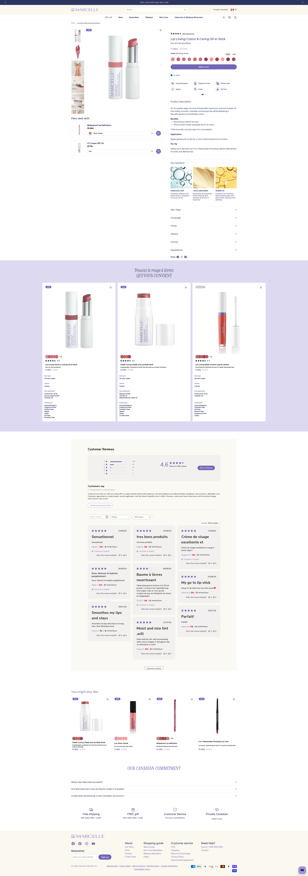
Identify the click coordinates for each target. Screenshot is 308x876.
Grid (228, 54)
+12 (61, 357)
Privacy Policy (177, 857)
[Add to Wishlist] (160, 30)
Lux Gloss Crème (121, 743)
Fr (236, 10)
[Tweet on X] (181, 257)
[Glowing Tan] (200, 59)
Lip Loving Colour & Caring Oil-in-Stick (88, 23)
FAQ (173, 847)
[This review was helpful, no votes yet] (119, 555)
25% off (108, 17)
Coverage (204, 218)
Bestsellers (134, 17)
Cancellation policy (142, 869)
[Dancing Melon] (211, 59)
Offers (146, 857)
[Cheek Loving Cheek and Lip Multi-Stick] (154, 319)
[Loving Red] (217, 59)
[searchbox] (96, 517)
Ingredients (204, 250)
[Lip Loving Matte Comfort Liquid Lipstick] (229, 319)
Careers (128, 853)
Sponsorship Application (182, 860)
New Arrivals (149, 847)
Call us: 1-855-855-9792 (212, 847)
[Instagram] (87, 844)
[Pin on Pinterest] (185, 257)
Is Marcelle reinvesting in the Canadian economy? (154, 796)
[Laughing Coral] (195, 59)
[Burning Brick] (228, 59)
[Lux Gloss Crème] (133, 716)
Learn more (217, 819)
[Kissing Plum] (206, 59)
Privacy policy (125, 866)
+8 (211, 357)
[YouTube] (93, 844)
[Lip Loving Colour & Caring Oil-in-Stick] (79, 319)
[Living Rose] (184, 59)
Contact (204, 850)
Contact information (169, 866)
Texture (204, 234)
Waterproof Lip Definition (99, 125)
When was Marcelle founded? (154, 782)
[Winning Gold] (223, 59)
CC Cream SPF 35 (95, 143)
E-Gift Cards (130, 857)
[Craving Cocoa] (234, 59)
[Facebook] (73, 844)
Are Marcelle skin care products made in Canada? (154, 789)
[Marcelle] (85, 9)
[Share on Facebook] (177, 257)
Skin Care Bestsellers (153, 850)
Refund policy (112, 866)
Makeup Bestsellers (152, 853)
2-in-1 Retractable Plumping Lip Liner (214, 741)
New (121, 17)
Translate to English (101, 551)
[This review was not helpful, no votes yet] (124, 555)
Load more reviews (154, 668)
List (234, 54)
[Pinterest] (80, 844)
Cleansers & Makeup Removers (189, 17)
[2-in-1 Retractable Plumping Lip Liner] (217, 716)
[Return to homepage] (88, 836)
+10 (172, 738)
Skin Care (163, 17)
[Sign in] (223, 17)
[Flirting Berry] (178, 59)
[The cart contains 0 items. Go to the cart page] (235, 17)
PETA (127, 850)
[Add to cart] (158, 133)
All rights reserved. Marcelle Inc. (84, 866)
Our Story (129, 847)
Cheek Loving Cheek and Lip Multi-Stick (136, 365)
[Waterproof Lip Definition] (175, 716)
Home (73, 23)
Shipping (175, 850)
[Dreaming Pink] (189, 59)
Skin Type (204, 209)
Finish (204, 226)
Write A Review (206, 468)
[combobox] (120, 517)
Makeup (149, 17)
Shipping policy (153, 866)
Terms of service (138, 866)
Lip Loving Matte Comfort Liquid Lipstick (212, 365)
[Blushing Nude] (173, 59)
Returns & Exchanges (180, 853)
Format (204, 242)
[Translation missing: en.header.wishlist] (229, 17)
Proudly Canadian (220, 10)
